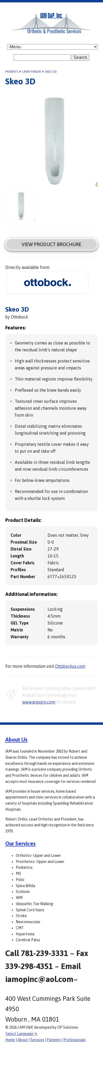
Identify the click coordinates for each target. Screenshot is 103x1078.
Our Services (20, 843)
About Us (16, 739)
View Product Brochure (51, 244)
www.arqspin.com (38, 702)
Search (80, 57)
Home (10, 1040)
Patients (11, 71)
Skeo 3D (51, 71)
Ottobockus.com (70, 666)
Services (37, 1040)
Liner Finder (31, 71)
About (23, 1040)
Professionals (74, 1040)
